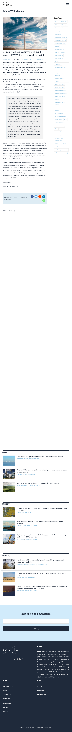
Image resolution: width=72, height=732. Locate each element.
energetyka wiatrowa (61, 37)
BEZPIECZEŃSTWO (23, 591)
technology (58, 135)
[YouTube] (17, 659)
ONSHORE (25, 59)
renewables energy (60, 125)
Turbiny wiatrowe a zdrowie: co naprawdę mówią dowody (38, 483)
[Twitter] (14, 659)
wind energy (58, 150)
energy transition (59, 49)
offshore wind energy (61, 116)
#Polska (57, 28)
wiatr (56, 143)
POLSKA (37, 459)
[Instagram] (22, 659)
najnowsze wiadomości (61, 90)
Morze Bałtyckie (59, 84)
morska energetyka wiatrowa (60, 69)
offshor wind (58, 119)
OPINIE (31, 459)
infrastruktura (59, 55)
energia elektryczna (60, 40)
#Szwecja (64, 28)
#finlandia (64, 21)
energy (57, 46)
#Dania (57, 21)
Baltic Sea (57, 31)
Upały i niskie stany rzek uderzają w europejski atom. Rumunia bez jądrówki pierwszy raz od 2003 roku (42, 588)
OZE (65, 119)
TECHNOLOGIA (42, 564)
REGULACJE (39, 59)
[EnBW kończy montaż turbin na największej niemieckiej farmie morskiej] (9, 526)
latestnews (58, 64)
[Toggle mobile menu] (67, 4)
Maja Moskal (6, 59)
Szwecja (61, 129)
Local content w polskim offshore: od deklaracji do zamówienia (40, 457)
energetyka (58, 34)
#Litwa (57, 25)
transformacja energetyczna (59, 139)
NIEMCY (19, 474)
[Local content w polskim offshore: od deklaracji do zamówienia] (9, 461)
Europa (57, 52)
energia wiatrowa (60, 43)
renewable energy (60, 122)
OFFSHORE (26, 526)
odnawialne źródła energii (60, 98)
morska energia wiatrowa (59, 74)
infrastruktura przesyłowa (59, 60)
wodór (66, 150)
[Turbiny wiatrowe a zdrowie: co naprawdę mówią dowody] (9, 487)
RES (56, 129)
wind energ (58, 146)
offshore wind (59, 113)
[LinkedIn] (20, 659)
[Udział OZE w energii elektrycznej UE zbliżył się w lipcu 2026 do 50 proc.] (9, 577)
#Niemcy (63, 25)
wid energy (63, 143)
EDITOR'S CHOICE (22, 459)
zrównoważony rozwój (61, 153)
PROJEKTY (32, 59)
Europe (63, 52)
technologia (58, 132)
